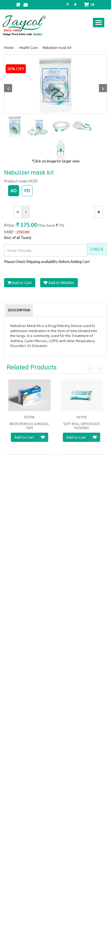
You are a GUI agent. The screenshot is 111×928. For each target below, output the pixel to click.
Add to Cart (21, 282)
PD (27, 190)
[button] (68, 4)
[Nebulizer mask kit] (55, 84)
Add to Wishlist (60, 282)
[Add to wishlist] (42, 437)
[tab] (19, 310)
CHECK (97, 249)
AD (14, 190)
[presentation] (19, 310)
